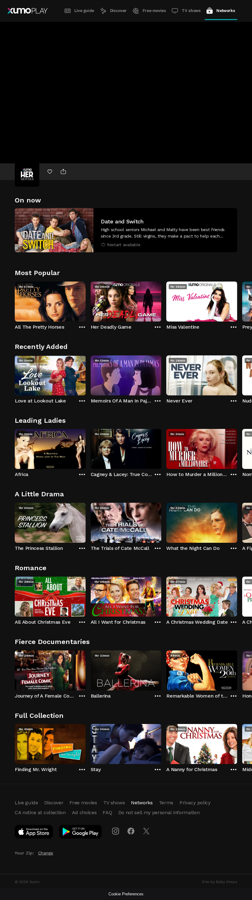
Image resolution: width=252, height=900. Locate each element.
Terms (166, 803)
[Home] (27, 11)
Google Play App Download (81, 832)
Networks (225, 10)
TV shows (191, 10)
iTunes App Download (34, 832)
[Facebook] (131, 831)
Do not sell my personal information (159, 812)
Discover (118, 10)
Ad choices (84, 812)
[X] (146, 831)
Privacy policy (195, 803)
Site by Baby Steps (219, 882)
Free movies (154, 10)
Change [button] (45, 852)
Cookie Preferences (126, 894)
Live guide (84, 10)
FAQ (107, 812)
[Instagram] (115, 831)
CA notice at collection (40, 812)
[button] (126, 230)
